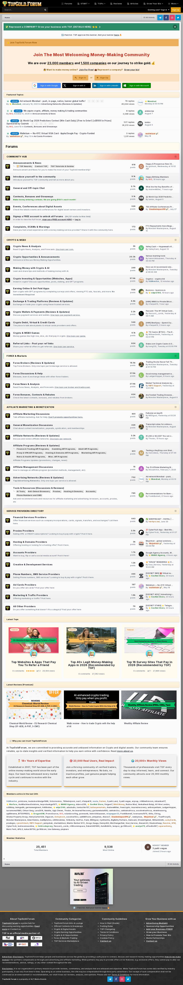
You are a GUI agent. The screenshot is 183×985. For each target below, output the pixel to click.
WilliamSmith (154, 334)
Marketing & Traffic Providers (30, 595)
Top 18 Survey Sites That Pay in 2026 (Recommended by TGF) (149, 663)
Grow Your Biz (153, 3)
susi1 (78, 801)
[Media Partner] (8, 938)
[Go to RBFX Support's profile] (141, 385)
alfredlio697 (151, 826)
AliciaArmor (154, 470)
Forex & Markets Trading (65, 938)
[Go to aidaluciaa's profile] (140, 112)
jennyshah (48, 823)
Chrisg (157, 814)
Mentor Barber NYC (76, 823)
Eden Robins (33, 820)
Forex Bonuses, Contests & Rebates (34, 394)
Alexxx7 (106, 817)
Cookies (81, 979)
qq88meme (11, 814)
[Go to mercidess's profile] (141, 452)
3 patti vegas (125, 801)
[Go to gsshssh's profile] (141, 166)
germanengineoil (33, 807)
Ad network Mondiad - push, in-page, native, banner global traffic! (53, 101)
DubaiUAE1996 (93, 826)
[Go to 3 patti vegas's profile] (148, 847)
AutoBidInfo (106, 826)
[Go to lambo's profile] (140, 123)
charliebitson (60, 823)
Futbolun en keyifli (154, 413)
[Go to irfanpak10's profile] (141, 303)
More (174, 3)
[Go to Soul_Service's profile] (141, 564)
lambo (148, 122)
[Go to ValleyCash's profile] (141, 247)
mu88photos (45, 820)
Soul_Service (155, 565)
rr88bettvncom (147, 801)
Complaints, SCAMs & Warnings (31, 226)
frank (86, 820)
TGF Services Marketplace (66, 941)
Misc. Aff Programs (57, 457)
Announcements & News (44, 114)
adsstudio (71, 807)
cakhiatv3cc (114, 810)
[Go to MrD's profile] (141, 178)
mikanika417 (160, 801)
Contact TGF (41, 166)
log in (77, 219)
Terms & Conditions (109, 932)
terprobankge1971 (48, 804)
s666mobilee (59, 820)
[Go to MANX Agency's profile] (141, 554)
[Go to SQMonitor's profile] (141, 280)
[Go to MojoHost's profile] (141, 543)
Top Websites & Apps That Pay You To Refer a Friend (33, 663)
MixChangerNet (117, 823)
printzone (22, 801)
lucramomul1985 (13, 810)
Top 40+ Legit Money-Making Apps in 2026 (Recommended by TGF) (91, 665)
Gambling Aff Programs (63, 449)
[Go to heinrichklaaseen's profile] (141, 258)
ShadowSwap (155, 823)
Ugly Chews (57, 810)
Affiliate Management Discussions (33, 467)
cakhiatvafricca (128, 810)
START (83, 3)
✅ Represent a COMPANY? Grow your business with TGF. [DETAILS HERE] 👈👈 (52, 26)
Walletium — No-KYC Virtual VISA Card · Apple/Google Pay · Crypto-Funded (57, 133)
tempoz (116, 826)
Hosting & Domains (73, 491)
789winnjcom (69, 801)
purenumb (83, 814)
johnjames (97, 817)
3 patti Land (112, 801)
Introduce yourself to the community (34, 176)
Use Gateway (54, 829)
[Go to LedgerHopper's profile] (141, 375)
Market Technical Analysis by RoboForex (164, 383)
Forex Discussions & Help (28, 373)
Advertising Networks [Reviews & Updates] (61, 104)
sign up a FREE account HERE (57, 219)
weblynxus (137, 817)
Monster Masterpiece (158, 228)
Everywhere (33, 10)
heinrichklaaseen (156, 258)
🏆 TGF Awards (24, 166)
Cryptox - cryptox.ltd (155, 279)
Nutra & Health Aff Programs (31, 457)
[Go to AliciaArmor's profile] (141, 468)
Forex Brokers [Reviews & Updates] (34, 363)
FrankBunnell (154, 496)
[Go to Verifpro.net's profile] (141, 520)
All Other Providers (24, 606)
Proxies (56, 491)
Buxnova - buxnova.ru (156, 290)
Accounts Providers (24, 552)
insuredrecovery (139, 807)
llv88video (47, 807)
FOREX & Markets (17, 356)
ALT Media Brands (38, 979)
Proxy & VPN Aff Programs (29, 453)
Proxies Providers (23, 530)
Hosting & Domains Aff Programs (62, 453)
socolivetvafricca (144, 810)
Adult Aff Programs (88, 449)
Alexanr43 (143, 823)
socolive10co (72, 817)
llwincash (132, 820)
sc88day (10, 807)
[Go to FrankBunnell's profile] (141, 495)
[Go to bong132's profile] (141, 345)
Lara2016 (39, 810)
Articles (134, 3)
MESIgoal (153, 415)
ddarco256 (81, 804)
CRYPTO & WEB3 (16, 240)
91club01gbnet (144, 820)
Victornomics (56, 801)
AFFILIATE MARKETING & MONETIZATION (30, 407)
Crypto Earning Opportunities (68, 932)
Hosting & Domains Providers (30, 542)
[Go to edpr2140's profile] (141, 291)
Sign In (82, 77)
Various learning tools (155, 256)
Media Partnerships (155, 938)
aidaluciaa (149, 111)
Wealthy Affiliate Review (136, 723)
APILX (20, 829)
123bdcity (70, 820)
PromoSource (52, 814)
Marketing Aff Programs (93, 453)
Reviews (117, 3)
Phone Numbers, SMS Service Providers (36, 574)
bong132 (153, 346)
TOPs (100, 3)
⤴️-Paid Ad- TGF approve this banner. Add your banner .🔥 (91, 35)
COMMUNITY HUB (17, 156)
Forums (68, 3)
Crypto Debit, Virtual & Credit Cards (34, 322)
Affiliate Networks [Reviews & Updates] (36, 435)
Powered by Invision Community (166, 980)
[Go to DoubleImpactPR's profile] (141, 208)
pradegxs (10, 823)
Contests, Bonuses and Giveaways (40, 126)
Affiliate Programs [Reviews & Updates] (36, 445)
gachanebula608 (100, 810)
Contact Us (70, 979)
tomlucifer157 (83, 807)
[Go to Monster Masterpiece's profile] (141, 228)
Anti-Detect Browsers (39, 491)
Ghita (151, 814)
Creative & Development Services (33, 564)
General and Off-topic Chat (29, 188)
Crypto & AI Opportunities (66, 935)
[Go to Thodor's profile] (141, 437)
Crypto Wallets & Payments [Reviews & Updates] (41, 312)
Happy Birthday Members (157, 177)
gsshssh (152, 166)
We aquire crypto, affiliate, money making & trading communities (55, 111)
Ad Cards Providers (43, 136)
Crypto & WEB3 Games (26, 333)
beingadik (20, 807)
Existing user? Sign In (158, 10)
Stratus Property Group (17, 817)
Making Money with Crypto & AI (31, 268)
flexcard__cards (156, 313)
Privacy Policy (106, 935)
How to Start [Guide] (109, 923)
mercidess (153, 453)
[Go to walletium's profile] (140, 134)
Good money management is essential (163, 374)
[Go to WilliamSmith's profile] (141, 334)
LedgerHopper (155, 376)
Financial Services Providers (29, 517)
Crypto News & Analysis (27, 246)
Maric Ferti (11, 829)
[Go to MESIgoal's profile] (141, 415)
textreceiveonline (26, 826)
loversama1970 (140, 814)
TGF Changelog (107, 929)
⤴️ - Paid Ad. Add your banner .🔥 (91, 908)
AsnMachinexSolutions (28, 804)
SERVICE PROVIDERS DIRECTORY (25, 511)
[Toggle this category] (176, 157)
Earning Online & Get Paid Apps (31, 288)
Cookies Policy (107, 938)
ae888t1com (85, 817)
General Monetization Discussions (33, 425)
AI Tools (21, 491)
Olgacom (49, 817)
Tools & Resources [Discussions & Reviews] (38, 488)
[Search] (45, 9)
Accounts (90, 491)
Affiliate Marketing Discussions (31, 414)
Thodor (152, 438)
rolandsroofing (71, 814)
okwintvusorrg (159, 810)
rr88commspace (77, 826)
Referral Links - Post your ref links (33, 343)
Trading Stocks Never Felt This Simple (163, 362)
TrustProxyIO (164, 817)
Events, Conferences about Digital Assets (37, 206)
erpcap (135, 801)
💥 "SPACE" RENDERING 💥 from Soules (163, 562)
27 (50, 124)
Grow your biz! (132, 69)
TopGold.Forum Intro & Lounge (68, 923)
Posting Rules (106, 926)
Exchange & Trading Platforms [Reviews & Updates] (43, 301)
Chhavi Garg (28, 810)
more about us (125, 751)
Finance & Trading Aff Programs (33, 449)
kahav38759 (29, 829)
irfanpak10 (153, 304)
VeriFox (79, 820)
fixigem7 (108, 804)
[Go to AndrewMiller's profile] (141, 188)
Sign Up (175, 10)
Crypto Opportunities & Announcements (36, 256)
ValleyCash (154, 249)
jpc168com (42, 829)
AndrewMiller (155, 189)
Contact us (15, 929)
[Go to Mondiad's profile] (140, 102)
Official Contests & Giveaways (68, 926)
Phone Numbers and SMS (29, 495)
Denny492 (104, 823)
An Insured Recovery (81, 810)
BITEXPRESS (24, 814)
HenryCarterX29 (36, 817)
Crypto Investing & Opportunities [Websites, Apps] (42, 278)
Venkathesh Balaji (146, 804)
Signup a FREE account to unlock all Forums (38, 216)
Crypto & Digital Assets (65, 929)
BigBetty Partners (119, 820)
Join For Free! (86, 69)
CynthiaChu (105, 820)
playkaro (65, 829)
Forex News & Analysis (26, 384)
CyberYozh (154, 532)
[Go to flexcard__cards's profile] (141, 313)
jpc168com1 (126, 826)
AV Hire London (162, 804)
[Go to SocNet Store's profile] (141, 575)
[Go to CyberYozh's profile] (141, 532)
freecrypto (125, 807)
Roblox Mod (131, 804)
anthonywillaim (154, 807)
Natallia (47, 810)
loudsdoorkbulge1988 (38, 801)
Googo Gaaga (92, 823)
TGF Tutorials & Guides (62, 166)
